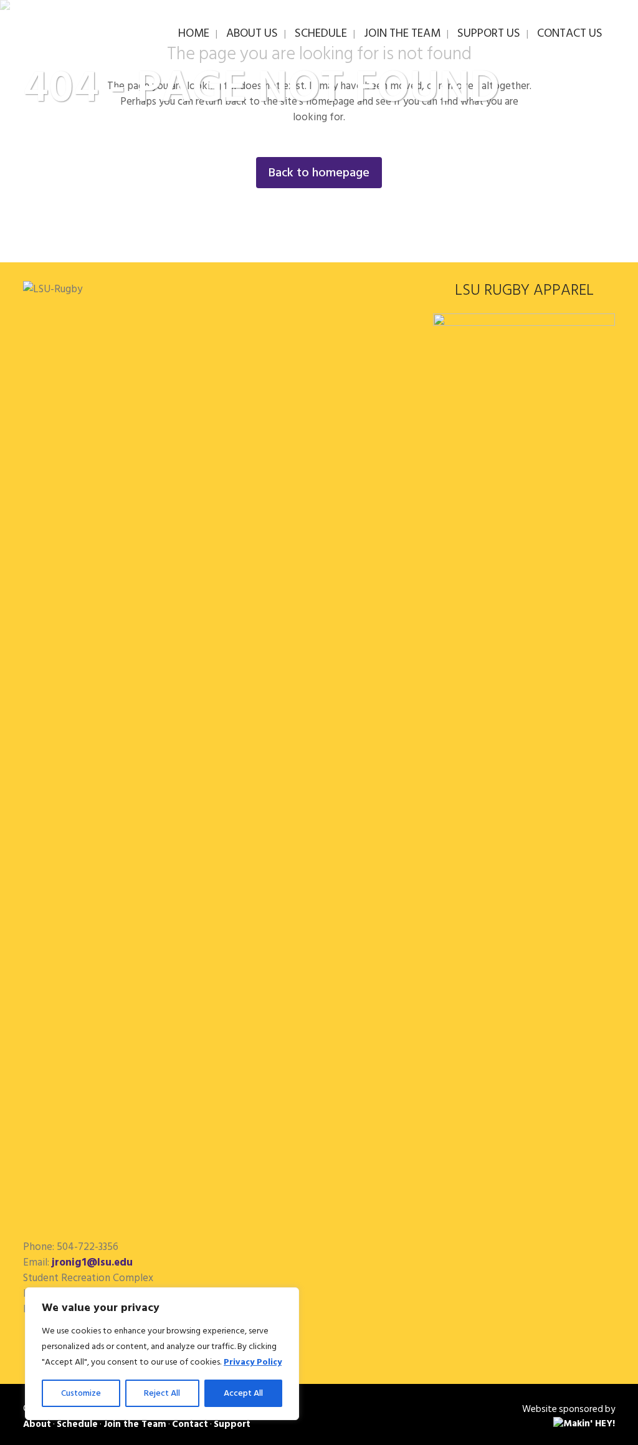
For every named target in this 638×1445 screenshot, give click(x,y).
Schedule (77, 1424)
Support (232, 1424)
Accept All (243, 1393)
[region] (162, 1353)
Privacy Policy (253, 1362)
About (37, 1424)
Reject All (162, 1393)
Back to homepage (319, 173)
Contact (190, 1424)
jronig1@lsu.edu (92, 1262)
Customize (81, 1393)
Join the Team (134, 1424)
